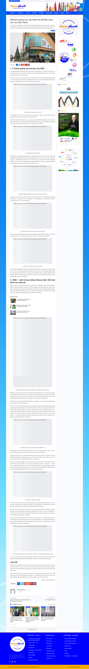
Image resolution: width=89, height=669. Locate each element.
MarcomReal (49, 648)
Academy (27, 1)
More (56, 1)
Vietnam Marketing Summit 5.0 (70, 641)
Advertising (49, 13)
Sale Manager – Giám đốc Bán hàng (35, 650)
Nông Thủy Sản (46, 1)
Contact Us (23, 1)
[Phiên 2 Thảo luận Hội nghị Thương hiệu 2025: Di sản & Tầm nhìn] (13, 313)
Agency (56, 13)
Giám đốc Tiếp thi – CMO (33, 642)
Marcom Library (49, 638)
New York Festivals (68, 648)
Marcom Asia (49, 641)
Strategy (34, 13)
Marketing (20, 13)
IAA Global (67, 653)
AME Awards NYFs (33, 1)
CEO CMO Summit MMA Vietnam (71, 643)
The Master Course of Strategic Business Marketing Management (34, 639)
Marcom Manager (32, 655)
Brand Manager (31, 647)
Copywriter (31, 657)
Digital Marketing (32, 645)
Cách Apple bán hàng (50, 599)
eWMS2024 (40, 1)
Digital (28, 13)
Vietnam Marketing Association (70, 638)
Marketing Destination (51, 653)
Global (62, 13)
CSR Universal (49, 658)
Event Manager (31, 652)
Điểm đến (52, 1)
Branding (41, 13)
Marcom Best (49, 643)
